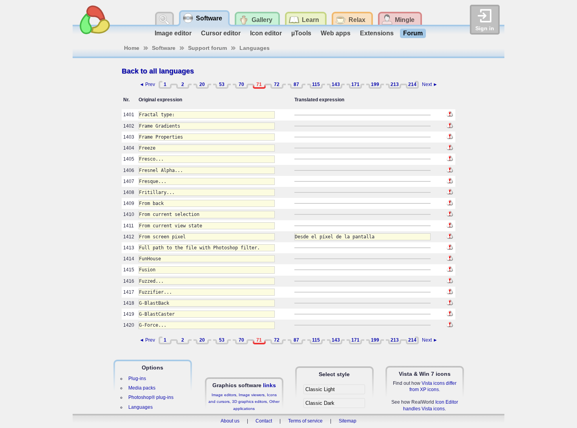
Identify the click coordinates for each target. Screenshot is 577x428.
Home (131, 48)
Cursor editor (221, 33)
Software (163, 48)
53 (222, 84)
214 (412, 84)
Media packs (141, 388)
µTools (301, 33)
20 (202, 84)
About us (230, 421)
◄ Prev (147, 84)
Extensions (377, 33)
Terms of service (305, 421)
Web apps (336, 33)
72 (276, 84)
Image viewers (252, 395)
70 (241, 84)
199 (375, 84)
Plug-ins (137, 378)
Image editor (173, 33)
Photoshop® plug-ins (150, 397)
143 (336, 84)
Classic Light (320, 389)
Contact (264, 421)
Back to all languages (158, 71)
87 (296, 84)
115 (316, 84)
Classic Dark (319, 403)
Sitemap (347, 421)
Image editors (224, 395)
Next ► (430, 84)
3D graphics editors (249, 401)
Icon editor (266, 33)
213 (395, 84)
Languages (254, 48)
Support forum (207, 48)
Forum (413, 33)
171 (355, 84)
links (269, 385)
